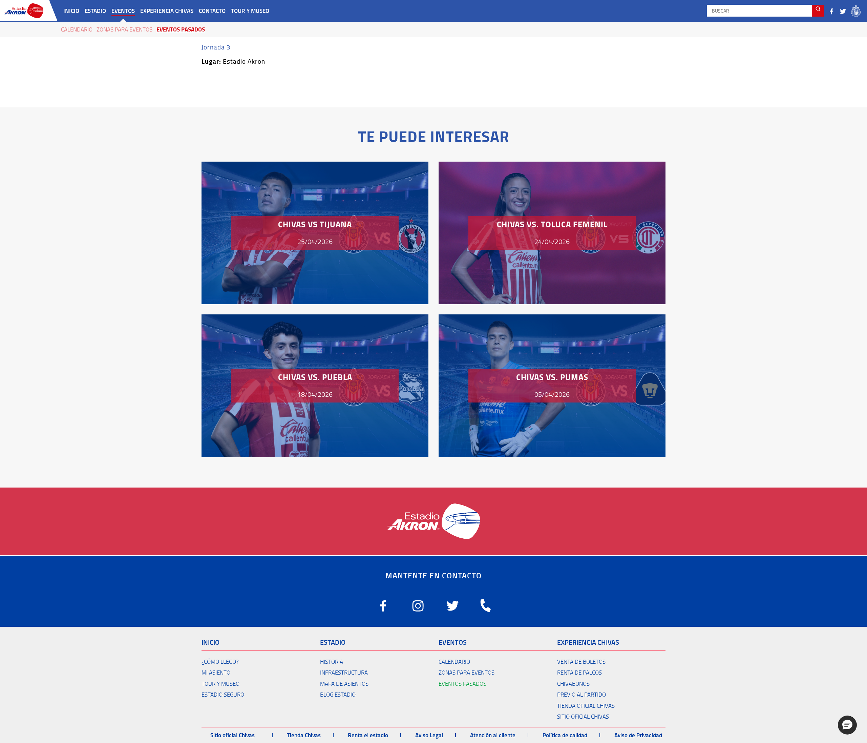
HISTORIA (331, 661)
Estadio (95, 10)
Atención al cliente (492, 735)
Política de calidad (565, 735)
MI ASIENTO (216, 672)
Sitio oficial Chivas (232, 735)
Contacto (212, 10)
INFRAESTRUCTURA (344, 672)
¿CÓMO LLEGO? (220, 661)
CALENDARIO (454, 661)
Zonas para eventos (124, 29)
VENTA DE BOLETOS (581, 661)
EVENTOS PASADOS (462, 683)
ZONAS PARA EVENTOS (466, 672)
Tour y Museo (250, 10)
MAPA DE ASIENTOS (344, 683)
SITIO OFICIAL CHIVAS (583, 716)
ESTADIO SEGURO (223, 694)
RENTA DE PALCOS (579, 672)
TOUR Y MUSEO (220, 683)
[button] (847, 725)
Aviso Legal (429, 735)
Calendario (76, 29)
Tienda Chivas (304, 735)
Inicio (71, 10)
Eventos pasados (180, 29)
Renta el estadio (368, 735)
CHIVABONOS (573, 683)
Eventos (123, 10)
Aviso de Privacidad (638, 735)
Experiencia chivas (166, 10)
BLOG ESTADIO (338, 694)
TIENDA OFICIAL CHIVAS (586, 705)
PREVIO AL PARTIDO (581, 694)
